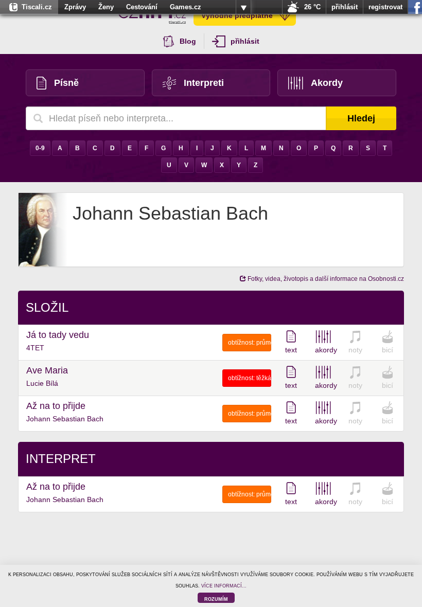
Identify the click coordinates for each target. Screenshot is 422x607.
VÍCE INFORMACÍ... (224, 585)
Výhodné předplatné (237, 15)
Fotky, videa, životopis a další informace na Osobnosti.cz (325, 278)
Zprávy (75, 7)
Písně (66, 83)
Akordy (327, 83)
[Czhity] (152, 15)
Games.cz (185, 7)
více (243, 7)
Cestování (141, 7)
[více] (243, 7)
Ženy (106, 7)
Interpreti (204, 83)
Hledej (361, 118)
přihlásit (344, 7)
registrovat (385, 7)
